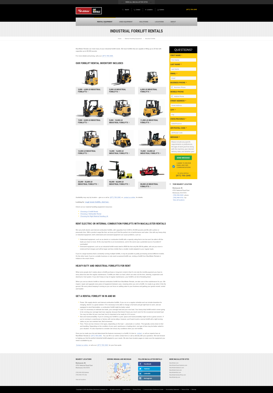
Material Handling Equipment (133, 38)
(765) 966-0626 (178, 195)
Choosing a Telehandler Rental (90, 214)
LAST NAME (175, 64)
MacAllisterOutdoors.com (176, 367)
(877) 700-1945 (191, 9)
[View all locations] (118, 380)
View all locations (178, 200)
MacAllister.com (173, 363)
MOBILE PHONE (177, 92)
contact (139, 333)
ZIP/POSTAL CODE (177, 128)
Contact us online (82, 345)
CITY (172, 110)
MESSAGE (174, 137)
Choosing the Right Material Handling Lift (94, 216)
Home (119, 38)
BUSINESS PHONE (177, 82)
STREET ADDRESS (177, 101)
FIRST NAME (175, 55)
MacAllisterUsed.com (175, 370)
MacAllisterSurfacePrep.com (177, 375)
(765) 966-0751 (178, 197)
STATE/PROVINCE (177, 119)
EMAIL (173, 73)
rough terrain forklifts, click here (97, 202)
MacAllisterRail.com (175, 372)
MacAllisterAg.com (174, 377)
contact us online (129, 197)
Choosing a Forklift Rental (89, 211)
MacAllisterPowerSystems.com (178, 365)
